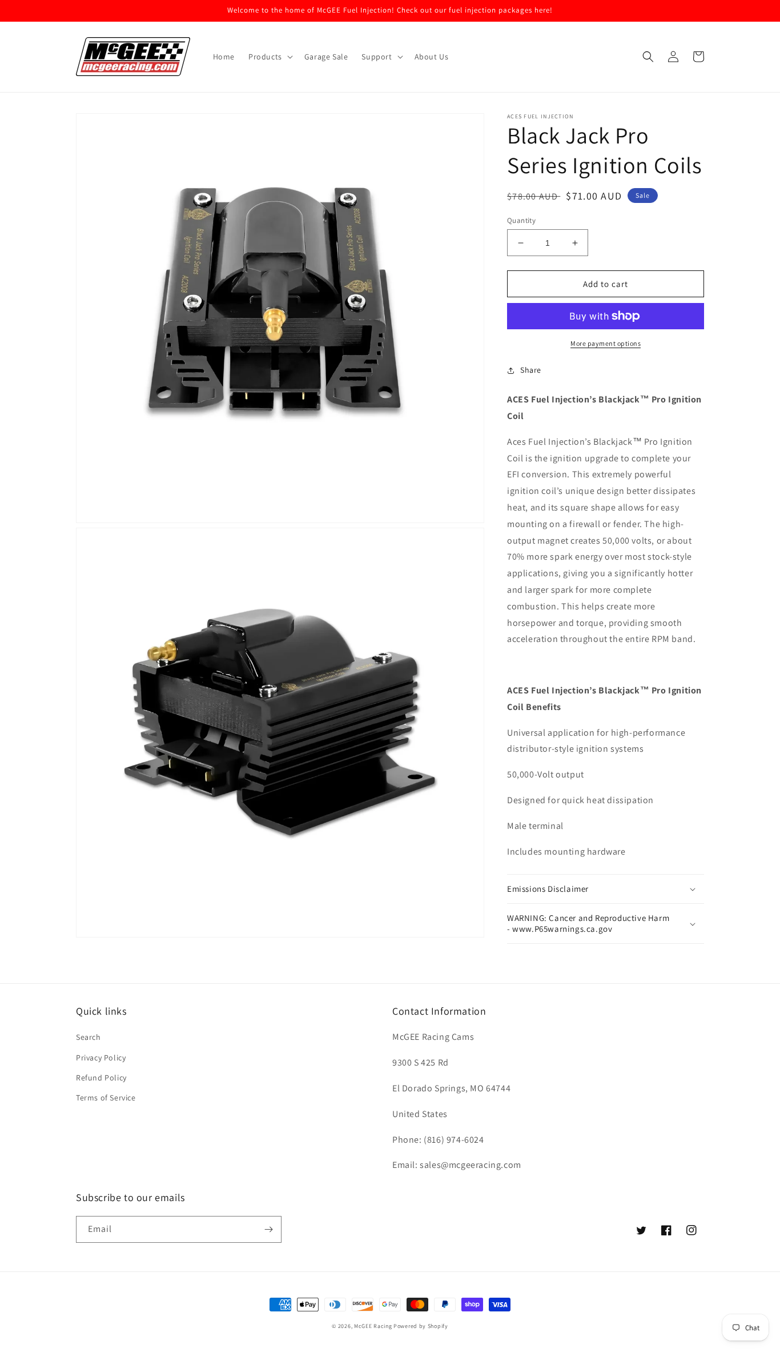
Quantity (521, 220)
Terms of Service (106, 1097)
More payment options (605, 343)
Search (88, 1037)
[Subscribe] (268, 1229)
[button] (269, 57)
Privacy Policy (101, 1057)
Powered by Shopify (420, 1326)
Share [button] (530, 370)
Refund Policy (101, 1077)
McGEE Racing (373, 1326)
